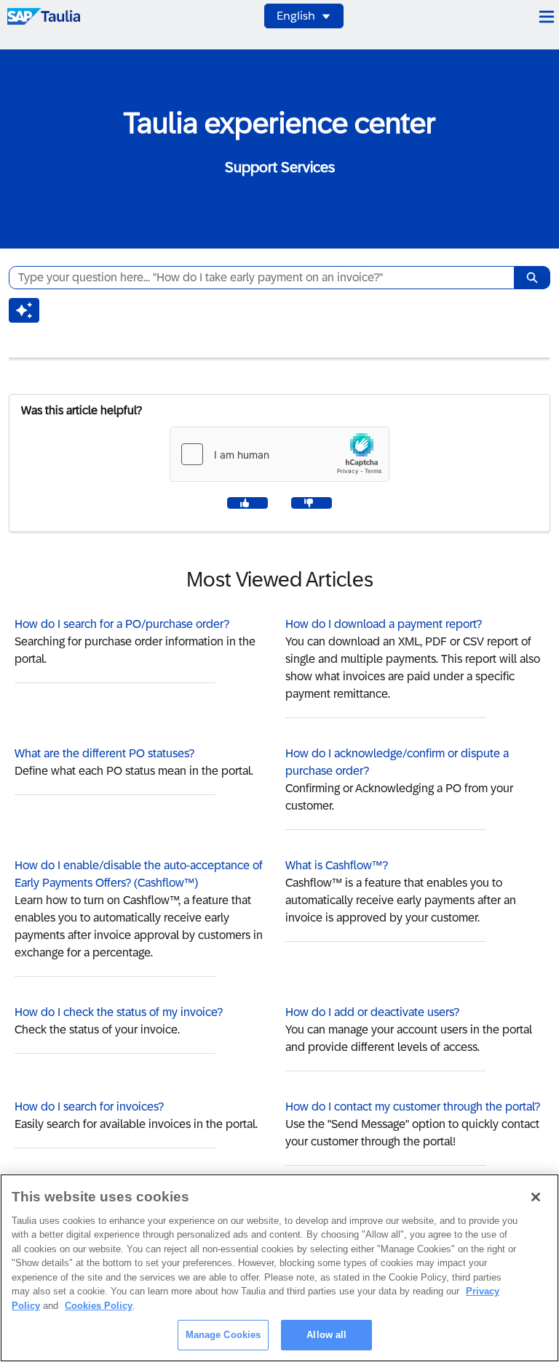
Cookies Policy (98, 1305)
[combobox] (255, 278)
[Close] (536, 1197)
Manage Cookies (223, 1334)
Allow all (326, 1334)
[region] (279, 1268)
